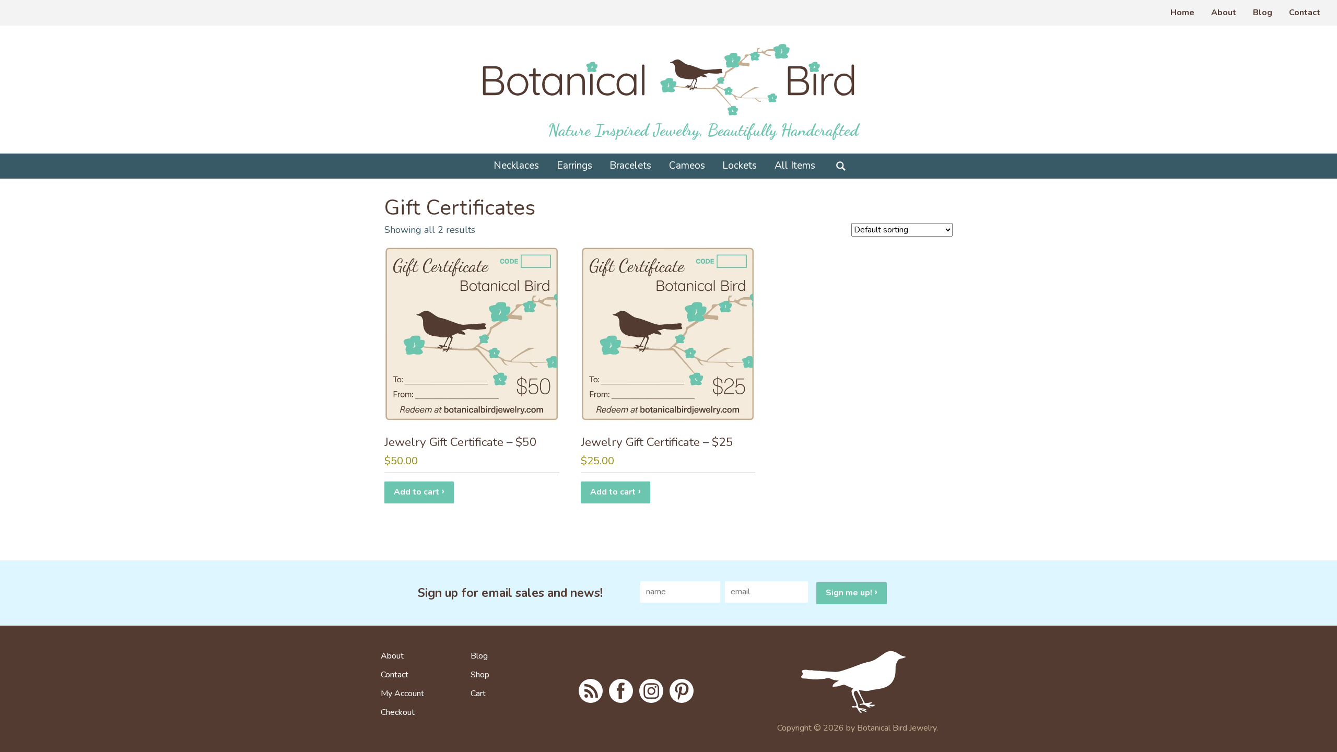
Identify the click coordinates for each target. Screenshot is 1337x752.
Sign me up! (849, 592)
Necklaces (516, 165)
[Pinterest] (682, 691)
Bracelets (630, 165)
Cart (478, 694)
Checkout (398, 713)
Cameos (687, 165)
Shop (480, 675)
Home (1182, 12)
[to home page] (668, 80)
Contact (1304, 12)
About (1223, 12)
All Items (795, 165)
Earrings (574, 165)
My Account (402, 694)
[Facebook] (621, 691)
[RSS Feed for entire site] (591, 691)
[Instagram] (651, 691)
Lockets (739, 165)
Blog (1262, 12)
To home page (866, 682)
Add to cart (416, 492)
